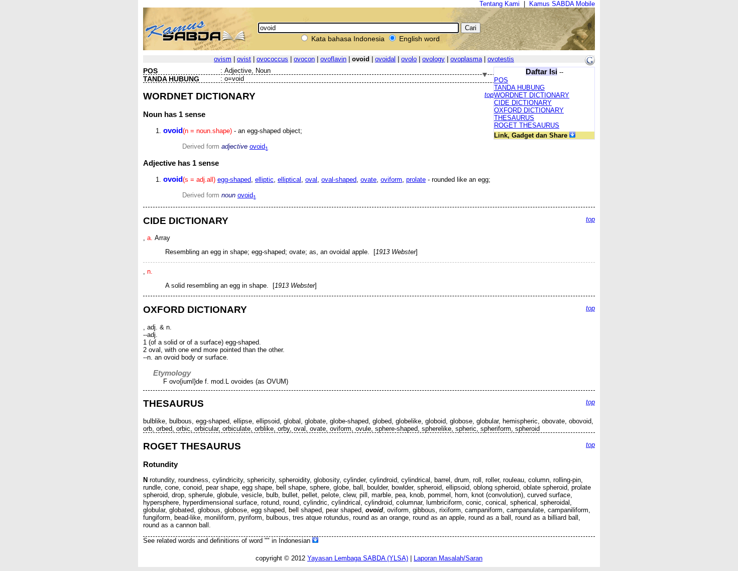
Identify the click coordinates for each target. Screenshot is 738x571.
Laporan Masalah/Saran (448, 558)
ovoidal (385, 59)
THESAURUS (514, 118)
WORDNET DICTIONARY (531, 95)
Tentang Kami (499, 4)
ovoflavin (333, 59)
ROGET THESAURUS (526, 125)
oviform (391, 179)
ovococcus (272, 59)
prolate (416, 179)
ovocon (304, 59)
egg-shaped (234, 179)
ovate (368, 179)
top (489, 94)
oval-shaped (338, 179)
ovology (433, 59)
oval (311, 179)
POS (501, 80)
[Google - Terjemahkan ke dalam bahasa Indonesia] (590, 63)
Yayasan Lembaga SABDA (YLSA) (357, 558)
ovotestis (500, 59)
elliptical (289, 179)
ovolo (409, 59)
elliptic (264, 179)
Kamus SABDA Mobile (562, 4)
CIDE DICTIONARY (523, 102)
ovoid (259, 146)
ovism (222, 59)
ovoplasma (466, 59)
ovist (244, 59)
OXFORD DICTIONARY (529, 110)
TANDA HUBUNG (519, 87)
